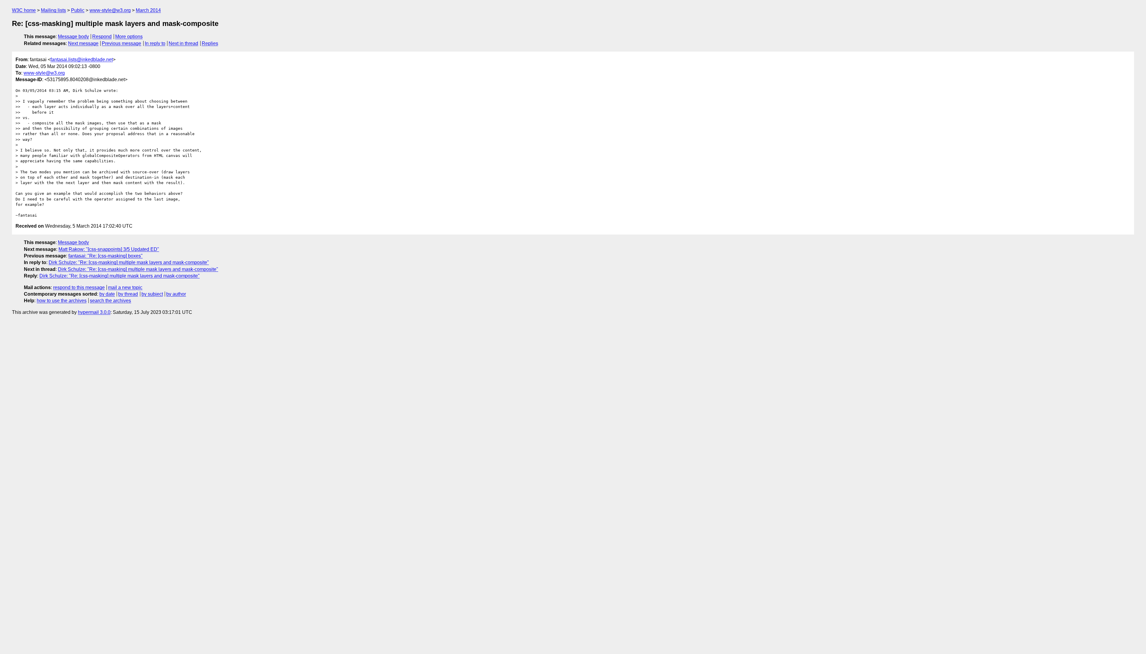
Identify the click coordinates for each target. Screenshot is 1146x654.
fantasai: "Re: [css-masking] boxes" (105, 255)
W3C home (24, 10)
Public (77, 10)
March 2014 (148, 10)
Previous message (121, 43)
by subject (152, 294)
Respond (102, 36)
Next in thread (183, 43)
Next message (83, 43)
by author (176, 294)
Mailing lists (53, 10)
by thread (128, 294)
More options (129, 36)
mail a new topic (125, 287)
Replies (210, 43)
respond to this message (79, 287)
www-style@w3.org (110, 10)
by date (107, 294)
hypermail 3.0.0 (94, 312)
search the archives (110, 300)
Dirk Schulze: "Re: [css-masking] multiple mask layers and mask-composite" (129, 262)
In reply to (155, 43)
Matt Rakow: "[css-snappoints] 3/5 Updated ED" (108, 249)
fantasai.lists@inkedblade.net (81, 59)
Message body (73, 36)
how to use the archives (62, 300)
